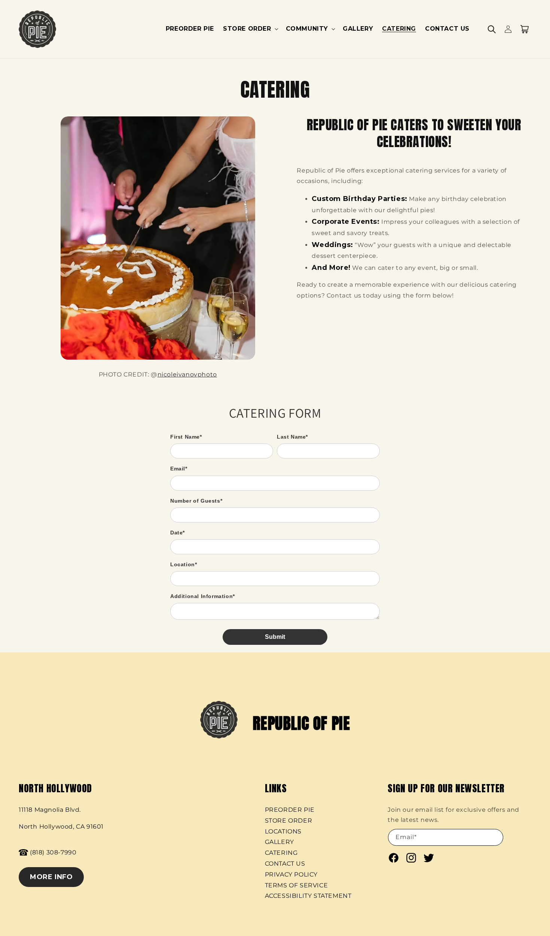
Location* (183, 564)
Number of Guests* (196, 501)
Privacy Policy (291, 874)
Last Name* (292, 437)
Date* (177, 533)
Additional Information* (202, 596)
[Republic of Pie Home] (37, 29)
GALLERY (279, 841)
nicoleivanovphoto (187, 374)
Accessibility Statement (308, 895)
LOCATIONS (283, 831)
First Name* (186, 437)
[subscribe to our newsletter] (438, 837)
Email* (178, 469)
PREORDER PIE (290, 809)
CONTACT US (285, 863)
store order (288, 820)
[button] (250, 29)
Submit (275, 637)
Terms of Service (296, 885)
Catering (281, 852)
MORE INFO (51, 877)
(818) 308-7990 (53, 852)
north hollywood (55, 788)
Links (276, 788)
